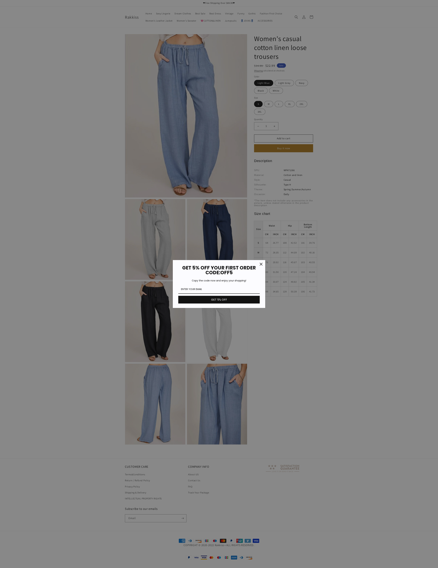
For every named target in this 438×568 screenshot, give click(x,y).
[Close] (261, 264)
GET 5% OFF (219, 300)
